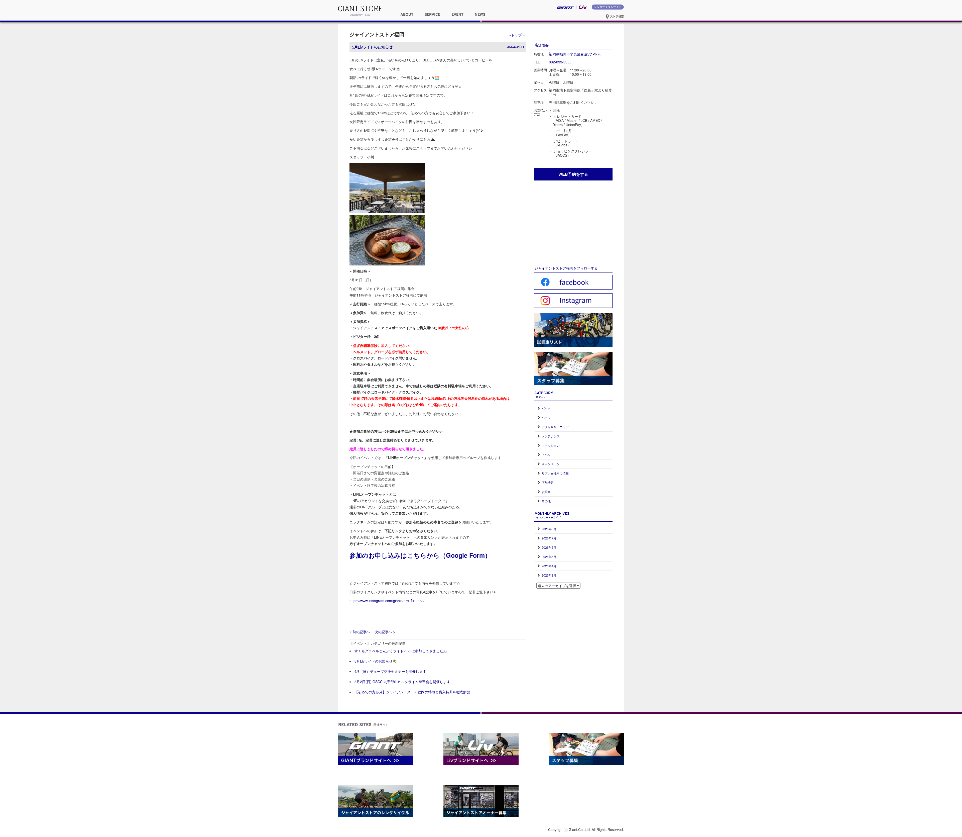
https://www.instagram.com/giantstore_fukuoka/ (386, 600)
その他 (546, 501)
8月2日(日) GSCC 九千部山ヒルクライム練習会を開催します (402, 681)
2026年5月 (549, 556)
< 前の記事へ (359, 631)
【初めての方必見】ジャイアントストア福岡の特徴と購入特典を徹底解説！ (414, 691)
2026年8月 (549, 529)
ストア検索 (616, 16)
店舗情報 (548, 482)
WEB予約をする (573, 174)
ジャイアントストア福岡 (376, 34)
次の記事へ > (385, 631)
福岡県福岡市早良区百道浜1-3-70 (575, 53)
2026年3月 (549, 575)
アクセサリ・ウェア (555, 427)
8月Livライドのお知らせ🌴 (375, 661)
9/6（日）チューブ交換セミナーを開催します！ (392, 671)
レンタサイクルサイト (608, 7)
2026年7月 (549, 538)
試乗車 (546, 492)
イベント (548, 454)
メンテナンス (551, 436)
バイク (546, 408)
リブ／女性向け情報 (555, 473)
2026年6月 (549, 547)
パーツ (546, 417)
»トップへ (517, 34)
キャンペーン (551, 464)
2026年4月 (549, 566)
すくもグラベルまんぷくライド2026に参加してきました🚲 (400, 650)
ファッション (551, 445)
